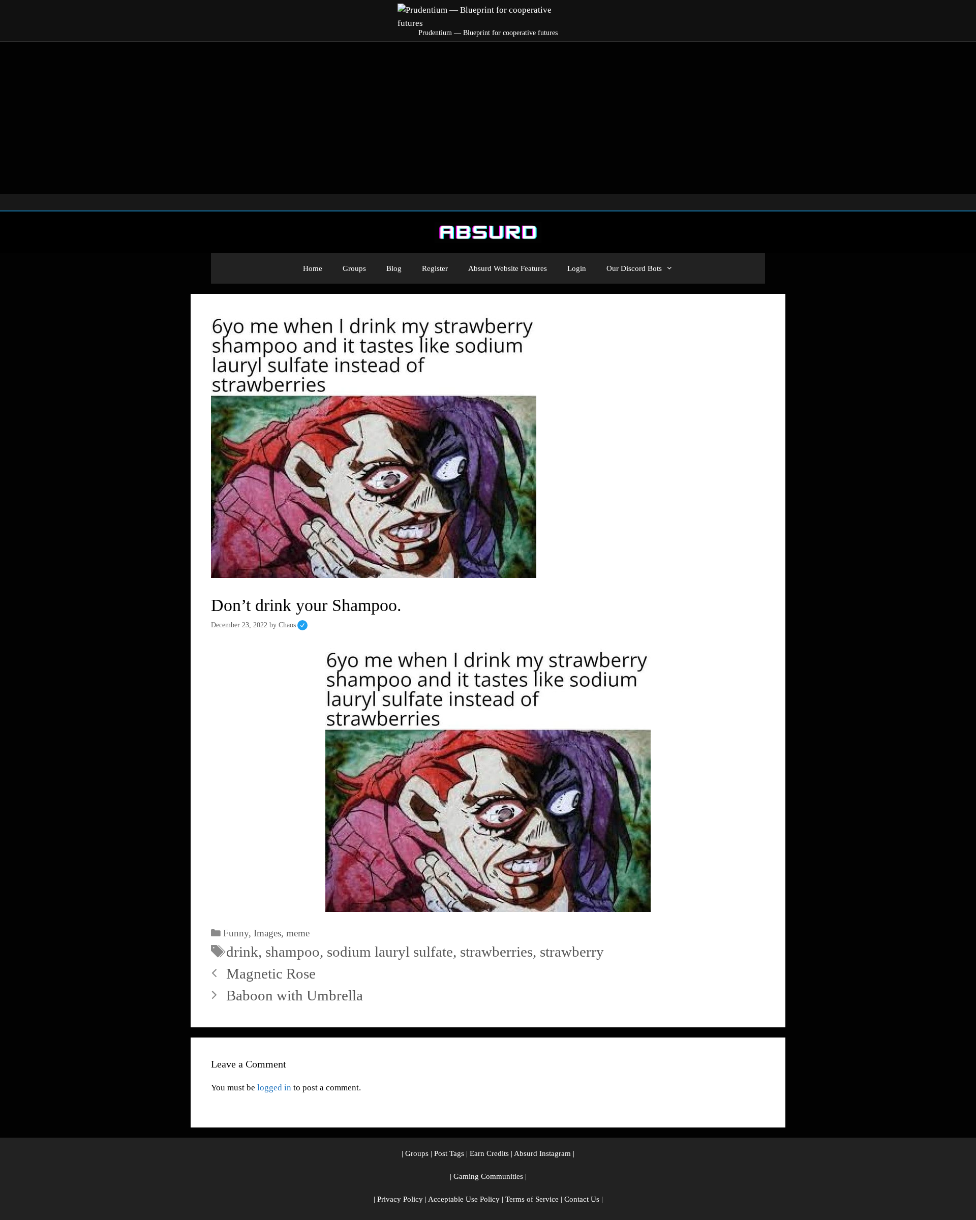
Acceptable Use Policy (464, 1199)
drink (242, 951)
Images (267, 933)
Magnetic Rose (271, 973)
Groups (354, 268)
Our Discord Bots (634, 268)
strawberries (496, 951)
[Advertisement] (488, 118)
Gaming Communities (488, 1176)
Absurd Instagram (542, 1153)
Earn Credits (489, 1153)
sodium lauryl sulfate (390, 951)
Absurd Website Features (507, 268)
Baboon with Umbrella (294, 995)
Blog (394, 268)
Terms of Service (532, 1199)
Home (312, 268)
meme (298, 933)
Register (435, 268)
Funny (236, 933)
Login (576, 268)
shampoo (292, 951)
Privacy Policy (400, 1199)
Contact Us (581, 1199)
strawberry (572, 951)
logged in (274, 1087)
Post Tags (449, 1153)
